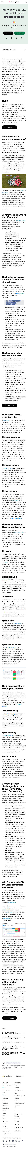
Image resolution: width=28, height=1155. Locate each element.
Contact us (18, 1130)
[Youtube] (13, 1141)
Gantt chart (6, 918)
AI (2, 1100)
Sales (16, 1100)
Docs (3, 1115)
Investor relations (6, 1128)
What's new (17, 1087)
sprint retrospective (10, 647)
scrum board (7, 910)
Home (3, 1065)
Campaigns (7, 1090)
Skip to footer (3, 1)
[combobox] (21, 1076)
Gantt (3, 1110)
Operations (17, 1105)
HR (15, 1110)
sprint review (17, 624)
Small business (18, 1118)
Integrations (5, 1105)
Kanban (4, 1113)
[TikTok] (22, 1141)
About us (4, 1123)
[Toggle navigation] (2, 2)
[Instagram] (19, 1141)
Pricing (17, 1124)
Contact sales (18, 33)
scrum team (6, 420)
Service (5, 1095)
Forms (3, 1118)
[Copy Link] (21, 38)
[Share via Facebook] (11, 38)
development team (16, 518)
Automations (5, 1108)
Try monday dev (8, 33)
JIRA (9, 945)
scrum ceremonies (18, 532)
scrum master (9, 468)
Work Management (8, 1085)
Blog (16, 1085)
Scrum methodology (13, 1063)
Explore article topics (8, 49)
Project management (20, 1095)
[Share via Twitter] (16, 38)
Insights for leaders (7, 1133)
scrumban (9, 912)
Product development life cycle (15, 1065)
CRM (5, 1087)
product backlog (10, 714)
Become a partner (6, 1131)
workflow (8, 908)
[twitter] (16, 1141)
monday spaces (19, 1090)
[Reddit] (3, 1141)
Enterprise (17, 1116)
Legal (3, 1146)
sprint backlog (9, 736)
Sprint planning (6, 580)
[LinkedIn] (6, 1141)
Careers (4, 1126)
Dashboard (5, 1103)
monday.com (26, 2)
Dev (4, 1092)
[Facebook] (10, 1141)
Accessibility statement (10, 1144)
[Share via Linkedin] (6, 38)
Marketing (17, 1098)
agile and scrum (20, 221)
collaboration (12, 903)
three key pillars (19, 293)
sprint (6, 562)
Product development (20, 1103)
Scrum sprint (15, 500)
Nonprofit (17, 1121)
